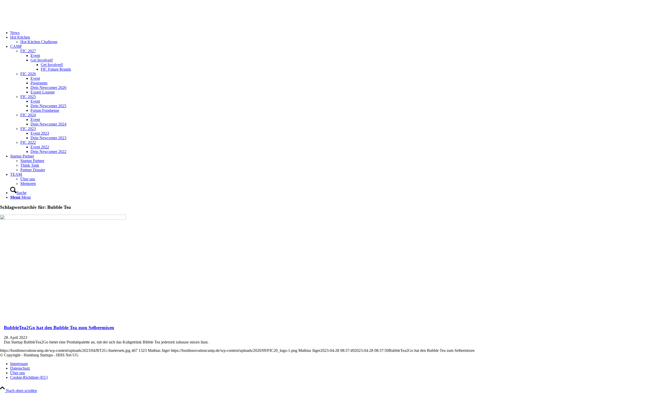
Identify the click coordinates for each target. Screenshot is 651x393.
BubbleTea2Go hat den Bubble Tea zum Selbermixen (59, 327)
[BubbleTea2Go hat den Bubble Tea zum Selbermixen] (63, 218)
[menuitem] (330, 32)
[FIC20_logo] (38, 24)
